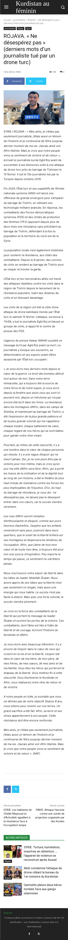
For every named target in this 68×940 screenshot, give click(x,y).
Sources (8, 913)
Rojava (20, 28)
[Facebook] (7, 789)
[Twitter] (15, 789)
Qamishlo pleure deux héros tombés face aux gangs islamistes (43, 889)
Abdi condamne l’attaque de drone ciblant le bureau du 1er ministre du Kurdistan (43, 872)
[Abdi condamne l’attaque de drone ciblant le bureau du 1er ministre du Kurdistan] (13, 872)
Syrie (28, 28)
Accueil (7, 19)
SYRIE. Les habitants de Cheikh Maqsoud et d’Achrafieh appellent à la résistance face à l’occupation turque (18, 817)
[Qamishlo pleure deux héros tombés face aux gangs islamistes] (13, 889)
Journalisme (19, 19)
